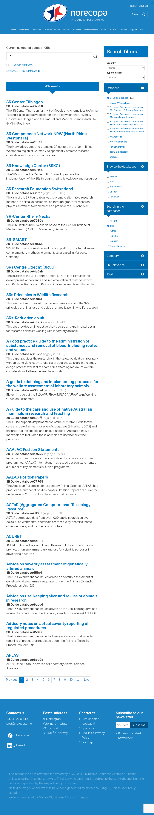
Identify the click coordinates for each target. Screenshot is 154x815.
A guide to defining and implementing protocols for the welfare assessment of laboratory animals (52, 383)
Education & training (52, 30)
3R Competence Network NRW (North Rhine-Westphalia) (47, 135)
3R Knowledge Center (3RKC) (33, 165)
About (13, 30)
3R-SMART (16, 239)
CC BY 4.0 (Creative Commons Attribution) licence (103, 774)
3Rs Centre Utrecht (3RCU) (31, 267)
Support (133, 30)
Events (66, 30)
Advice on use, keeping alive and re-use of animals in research (51, 598)
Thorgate (82, 797)
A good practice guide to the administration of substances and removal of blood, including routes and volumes (52, 345)
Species (123, 30)
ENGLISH (143, 6)
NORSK (133, 6)
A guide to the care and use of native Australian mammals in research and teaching (49, 411)
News (103, 30)
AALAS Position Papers (27, 477)
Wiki (141, 30)
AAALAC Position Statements (32, 449)
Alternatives (24, 30)
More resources (91, 30)
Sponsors (88, 728)
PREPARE (113, 30)
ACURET (14, 536)
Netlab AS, (46, 797)
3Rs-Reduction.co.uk (25, 318)
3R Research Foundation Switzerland (39, 188)
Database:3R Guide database (21, 70)
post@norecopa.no (19, 723)
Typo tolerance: (115, 72)
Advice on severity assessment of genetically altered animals (47, 566)
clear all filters (23, 65)
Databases (36, 30)
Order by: (111, 63)
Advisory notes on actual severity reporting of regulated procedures (47, 625)
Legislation (76, 30)
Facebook (22, 735)
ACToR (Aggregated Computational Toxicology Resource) (48, 506)
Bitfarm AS (61, 797)
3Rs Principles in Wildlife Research (37, 294)
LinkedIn (21, 745)
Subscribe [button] (138, 725)
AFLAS (12, 655)
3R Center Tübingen (24, 102)
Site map (87, 742)
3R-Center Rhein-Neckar (29, 216)
